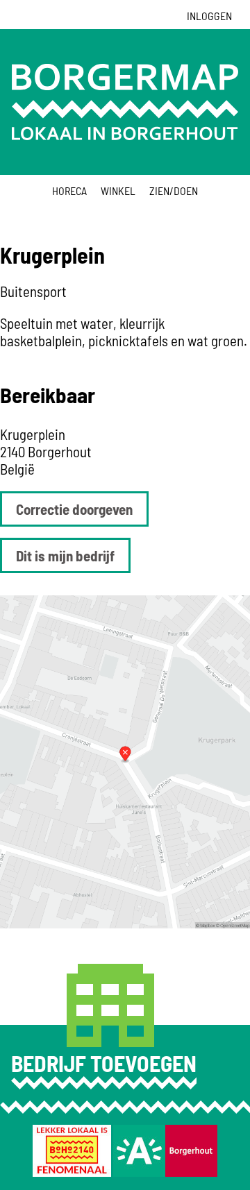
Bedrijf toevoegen (104, 1063)
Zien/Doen (173, 190)
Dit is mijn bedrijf (65, 555)
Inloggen (209, 15)
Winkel (118, 190)
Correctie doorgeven (74, 509)
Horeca (69, 190)
